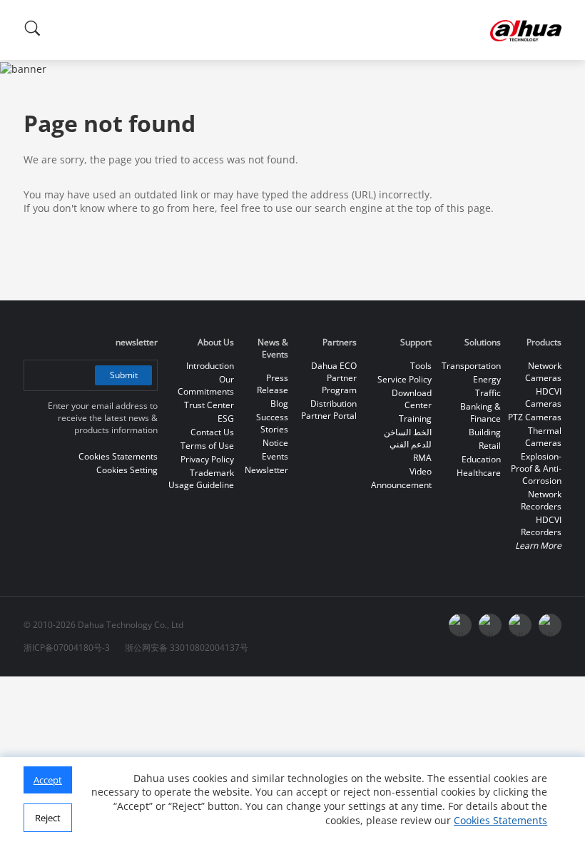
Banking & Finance (480, 412)
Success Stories (272, 423)
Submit (124, 375)
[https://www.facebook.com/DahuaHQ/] (490, 625)
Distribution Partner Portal (329, 409)
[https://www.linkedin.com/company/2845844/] (550, 625)
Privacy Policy (207, 459)
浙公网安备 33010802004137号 (186, 647)
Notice (275, 443)
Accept (48, 779)
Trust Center (209, 405)
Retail (490, 446)
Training (415, 418)
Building (485, 432)
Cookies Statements (500, 820)
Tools (421, 366)
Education (481, 459)
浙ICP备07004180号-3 (67, 647)
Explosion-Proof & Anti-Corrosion (536, 468)
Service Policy (404, 379)
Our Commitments (206, 385)
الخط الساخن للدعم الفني (408, 438)
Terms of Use (207, 446)
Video (421, 471)
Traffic (488, 393)
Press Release (272, 384)
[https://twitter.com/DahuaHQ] (460, 625)
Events (275, 456)
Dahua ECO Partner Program (334, 378)
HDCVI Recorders (541, 526)
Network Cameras (543, 372)
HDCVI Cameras (543, 397)
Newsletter (266, 470)
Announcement (401, 485)
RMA (422, 458)
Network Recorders (541, 500)
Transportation (471, 366)
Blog (279, 403)
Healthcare (479, 473)
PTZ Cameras (534, 417)
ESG (226, 418)
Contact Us (212, 432)
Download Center (412, 399)
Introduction (210, 366)
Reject (48, 817)
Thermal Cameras (543, 437)
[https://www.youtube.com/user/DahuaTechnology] (520, 625)
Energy (487, 379)
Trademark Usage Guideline (201, 479)
